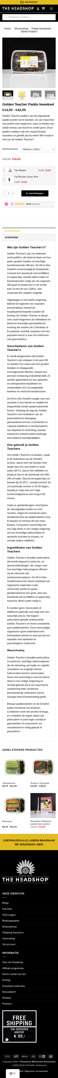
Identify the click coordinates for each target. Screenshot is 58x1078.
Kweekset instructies (13, 986)
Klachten (7, 909)
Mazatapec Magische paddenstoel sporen (40, 822)
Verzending (8, 938)
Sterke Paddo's (29, 31)
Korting (6, 980)
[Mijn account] (38, 8)
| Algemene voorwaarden (35, 1071)
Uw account (8, 944)
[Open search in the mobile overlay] (29, 17)
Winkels (6, 998)
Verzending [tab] (11, 237)
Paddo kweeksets (41, 28)
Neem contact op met (14, 974)
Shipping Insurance (13, 932)
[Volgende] (51, 63)
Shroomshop (21, 28)
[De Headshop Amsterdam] (18, 8)
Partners (7, 1003)
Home (7, 28)
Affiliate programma (13, 968)
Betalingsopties (10, 920)
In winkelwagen (34, 193)
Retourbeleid (9, 926)
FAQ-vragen (9, 915)
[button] (43, 8)
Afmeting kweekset (10, 149)
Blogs (5, 903)
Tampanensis (8, 783)
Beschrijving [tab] (12, 231)
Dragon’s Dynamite (39, 783)
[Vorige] (7, 63)
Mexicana (7, 821)
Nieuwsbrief (8, 992)
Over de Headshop (12, 962)
